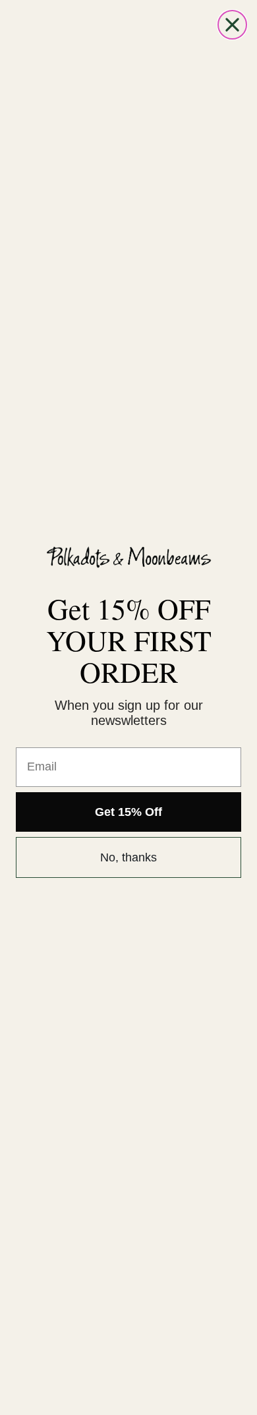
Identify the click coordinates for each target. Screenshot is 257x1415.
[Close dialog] (232, 25)
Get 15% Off (128, 812)
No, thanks (128, 857)
